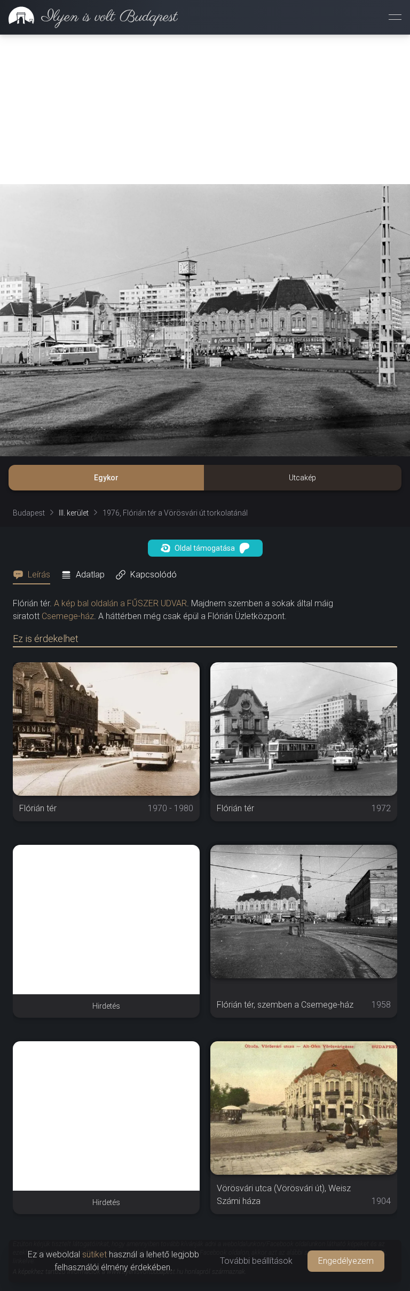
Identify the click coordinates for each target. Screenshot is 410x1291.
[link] (89, 17)
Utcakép (302, 477)
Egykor (106, 477)
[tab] (35, 574)
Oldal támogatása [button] (205, 548)
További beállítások (256, 1261)
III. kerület (74, 513)
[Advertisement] (205, 109)
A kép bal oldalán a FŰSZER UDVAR (120, 603)
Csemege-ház (68, 616)
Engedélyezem (346, 1261)
